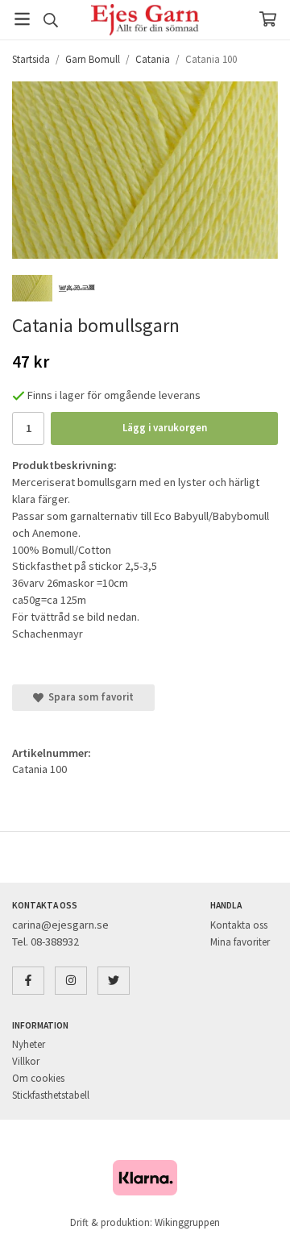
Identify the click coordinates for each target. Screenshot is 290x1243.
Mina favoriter (240, 942)
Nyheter (28, 1044)
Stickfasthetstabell (50, 1095)
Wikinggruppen (187, 1222)
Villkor (25, 1061)
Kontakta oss (238, 925)
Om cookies (38, 1078)
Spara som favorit (89, 697)
